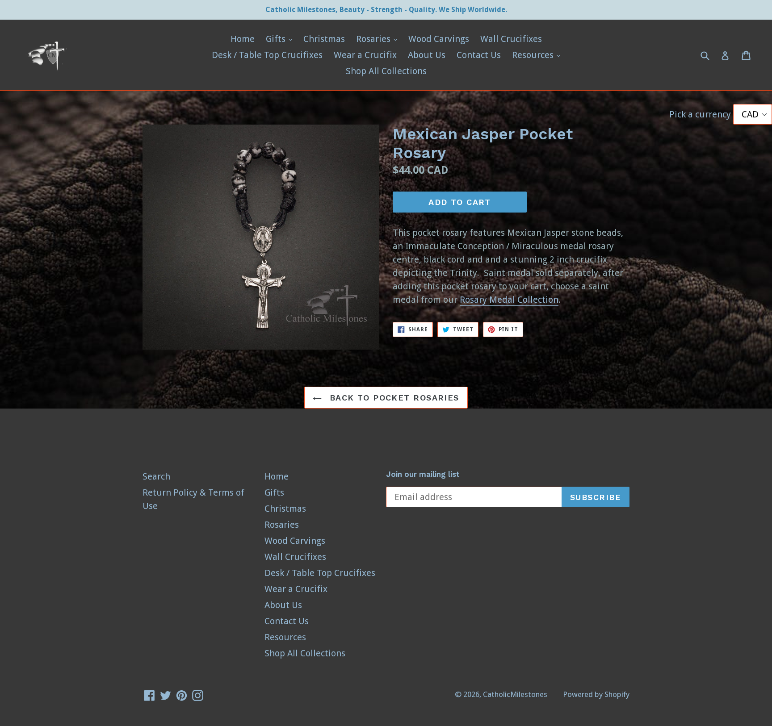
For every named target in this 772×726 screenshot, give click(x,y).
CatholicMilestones (515, 694)
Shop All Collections (386, 71)
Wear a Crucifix (365, 55)
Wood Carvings (438, 38)
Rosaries (379, 38)
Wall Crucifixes (511, 38)
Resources (538, 54)
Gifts (281, 38)
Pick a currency (701, 114)
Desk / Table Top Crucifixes (267, 55)
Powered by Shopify (596, 694)
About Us (426, 55)
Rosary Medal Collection (509, 299)
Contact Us (479, 55)
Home (243, 38)
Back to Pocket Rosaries (392, 397)
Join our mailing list (423, 474)
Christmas (324, 38)
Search (156, 476)
